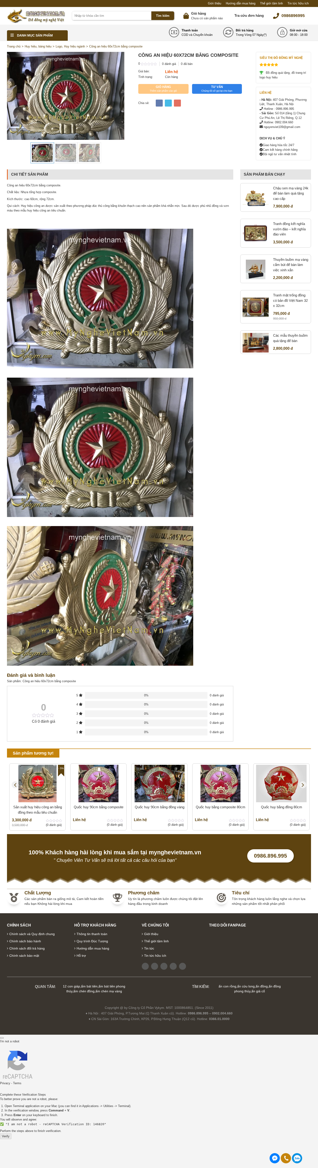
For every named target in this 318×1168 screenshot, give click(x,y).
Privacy (5, 1083)
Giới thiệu (214, 3)
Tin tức (149, 948)
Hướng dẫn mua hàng (240, 3)
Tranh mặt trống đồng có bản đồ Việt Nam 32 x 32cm (290, 300)
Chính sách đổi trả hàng (27, 948)
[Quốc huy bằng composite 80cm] (220, 783)
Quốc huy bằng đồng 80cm (281, 807)
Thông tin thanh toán (92, 934)
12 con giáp (71, 986)
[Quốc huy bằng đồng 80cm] (281, 783)
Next (302, 784)
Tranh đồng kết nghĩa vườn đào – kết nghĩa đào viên (289, 229)
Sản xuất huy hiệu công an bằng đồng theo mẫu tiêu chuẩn (37, 809)
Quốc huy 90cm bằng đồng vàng (159, 807)
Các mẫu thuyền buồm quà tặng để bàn (290, 338)
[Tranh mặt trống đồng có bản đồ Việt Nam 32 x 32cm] (256, 307)
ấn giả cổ (258, 991)
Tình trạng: (145, 77)
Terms (17, 1083)
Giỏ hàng (198, 13)
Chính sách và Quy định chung (32, 934)
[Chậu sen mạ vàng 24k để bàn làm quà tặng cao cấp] (256, 198)
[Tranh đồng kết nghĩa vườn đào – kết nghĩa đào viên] (256, 233)
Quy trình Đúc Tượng (92, 941)
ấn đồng (262, 986)
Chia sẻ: (143, 103)
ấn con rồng (227, 986)
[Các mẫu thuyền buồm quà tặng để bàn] (256, 342)
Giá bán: (144, 71)
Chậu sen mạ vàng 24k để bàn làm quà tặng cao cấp (290, 193)
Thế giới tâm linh (271, 3)
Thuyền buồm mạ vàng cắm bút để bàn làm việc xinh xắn (290, 265)
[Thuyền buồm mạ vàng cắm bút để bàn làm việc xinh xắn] (256, 269)
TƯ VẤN (216, 88)
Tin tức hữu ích (298, 3)
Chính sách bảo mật (24, 955)
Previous (15, 784)
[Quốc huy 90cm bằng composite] (98, 783)
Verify (6, 1136)
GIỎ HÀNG (163, 88)
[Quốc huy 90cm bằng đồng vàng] (159, 783)
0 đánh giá (169, 64)
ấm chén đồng (84, 991)
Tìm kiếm (162, 15)
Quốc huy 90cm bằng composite (98, 807)
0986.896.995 (270, 856)
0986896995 (293, 15)
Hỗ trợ (81, 955)
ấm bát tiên (89, 986)
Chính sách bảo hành (25, 941)
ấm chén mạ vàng (108, 991)
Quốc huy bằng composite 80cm (220, 807)
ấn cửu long (246, 986)
